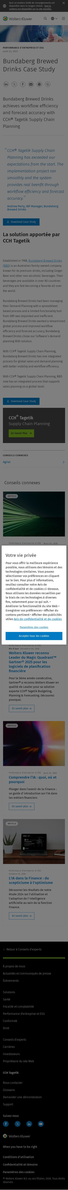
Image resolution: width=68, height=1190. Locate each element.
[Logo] (19, 18)
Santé (6, 999)
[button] (6, 84)
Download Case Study (21, 222)
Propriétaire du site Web (18, 1061)
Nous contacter (12, 1082)
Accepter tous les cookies (34, 636)
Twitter (17, 1124)
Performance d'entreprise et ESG (24, 1013)
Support (8, 1104)
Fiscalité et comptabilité (18, 1006)
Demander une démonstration (22, 1097)
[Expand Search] (45, 18)
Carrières (9, 1047)
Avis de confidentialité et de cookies (38, 619)
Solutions (9, 992)
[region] (34, 595)
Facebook (6, 1124)
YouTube (41, 1124)
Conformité (10, 1021)
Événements (11, 980)
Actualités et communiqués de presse (27, 973)
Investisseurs (11, 1054)
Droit (6, 1028)
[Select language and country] (54, 18)
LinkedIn (29, 1124)
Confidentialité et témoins (20, 1164)
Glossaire (9, 1090)
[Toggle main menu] (62, 18)
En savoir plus (20, 708)
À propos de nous (14, 966)
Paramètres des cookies (34, 627)
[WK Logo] (16, 1136)
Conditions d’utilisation (18, 1157)
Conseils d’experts (24, 949)
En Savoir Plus (19, 433)
